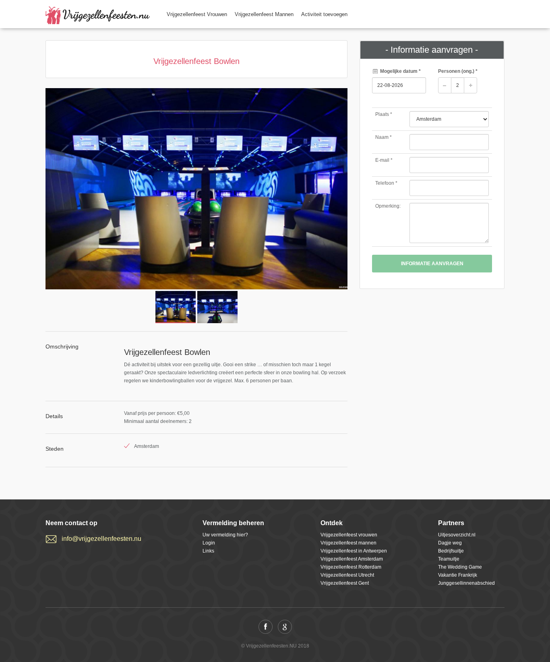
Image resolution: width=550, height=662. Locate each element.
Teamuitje (448, 559)
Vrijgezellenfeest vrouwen (348, 535)
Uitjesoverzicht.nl (457, 535)
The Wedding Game (460, 567)
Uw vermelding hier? (225, 535)
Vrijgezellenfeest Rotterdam (350, 567)
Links (208, 551)
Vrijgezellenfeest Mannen (264, 14)
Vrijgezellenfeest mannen (348, 543)
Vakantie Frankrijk (457, 575)
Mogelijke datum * (400, 71)
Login (209, 543)
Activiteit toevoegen (324, 14)
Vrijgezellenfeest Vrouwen (197, 14)
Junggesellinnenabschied (466, 583)
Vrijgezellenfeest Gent (344, 583)
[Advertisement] (432, 355)
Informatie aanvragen (432, 263)
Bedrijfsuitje (451, 551)
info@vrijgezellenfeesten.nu (101, 538)
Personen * (458, 71)
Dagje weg (450, 543)
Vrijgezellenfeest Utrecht (347, 575)
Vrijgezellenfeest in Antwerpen (353, 551)
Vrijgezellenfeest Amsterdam (351, 559)
